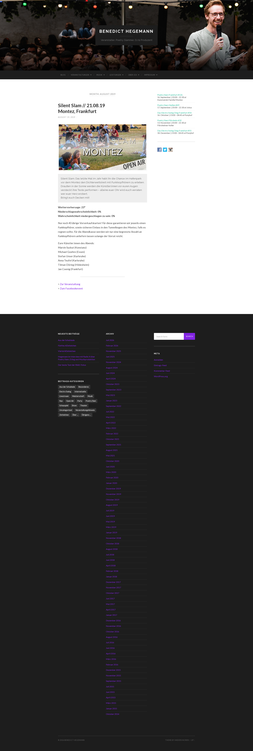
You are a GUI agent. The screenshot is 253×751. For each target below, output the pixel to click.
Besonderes (84, 387)
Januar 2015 (111, 708)
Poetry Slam (91, 401)
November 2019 (113, 494)
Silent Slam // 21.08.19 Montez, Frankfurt (81, 108)
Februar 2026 (112, 345)
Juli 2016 (110, 642)
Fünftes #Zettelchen (67, 345)
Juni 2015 (110, 692)
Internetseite (80, 391)
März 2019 (111, 527)
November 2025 (113, 351)
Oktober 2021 (112, 439)
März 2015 (111, 703)
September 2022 (113, 406)
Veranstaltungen (80, 75)
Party (79, 401)
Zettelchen (64, 415)
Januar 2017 (111, 615)
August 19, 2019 (66, 117)
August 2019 (112, 505)
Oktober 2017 (112, 593)
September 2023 (113, 389)
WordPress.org (161, 376)
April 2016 (111, 653)
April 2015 (111, 697)
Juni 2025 (110, 356)
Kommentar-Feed (162, 371)
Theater (83, 405)
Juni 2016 (110, 648)
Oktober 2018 (112, 543)
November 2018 (113, 538)
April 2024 (111, 378)
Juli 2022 (110, 411)
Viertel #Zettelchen (67, 351)
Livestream (64, 396)
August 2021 (112, 450)
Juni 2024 (110, 373)
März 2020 (111, 472)
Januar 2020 (111, 483)
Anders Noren (182, 740)
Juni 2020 (110, 466)
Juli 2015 (110, 686)
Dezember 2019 (113, 488)
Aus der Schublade (66, 340)
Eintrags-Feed (160, 365)
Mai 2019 (110, 521)
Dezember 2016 (113, 620)
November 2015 (113, 675)
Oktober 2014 (112, 714)
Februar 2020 (112, 477)
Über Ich (132, 75)
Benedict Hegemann (126, 31)
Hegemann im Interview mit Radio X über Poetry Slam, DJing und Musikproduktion (76, 358)
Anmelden (158, 359)
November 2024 (113, 362)
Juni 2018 (110, 560)
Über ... (75, 415)
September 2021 (113, 444)
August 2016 (112, 637)
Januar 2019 (111, 532)
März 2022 (111, 428)
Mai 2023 (110, 395)
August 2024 (112, 367)
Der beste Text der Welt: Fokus (72, 365)
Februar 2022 (112, 433)
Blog (63, 75)
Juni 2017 (110, 598)
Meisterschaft (78, 396)
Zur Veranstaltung (70, 284)
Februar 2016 (112, 664)
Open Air (70, 401)
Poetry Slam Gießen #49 (168, 105)
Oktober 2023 (112, 384)
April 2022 (111, 422)
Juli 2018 (110, 554)
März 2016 (111, 659)
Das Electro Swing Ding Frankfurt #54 (174, 112)
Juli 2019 (110, 510)
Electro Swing (65, 391)
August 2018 (112, 549)
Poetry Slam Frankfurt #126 (170, 95)
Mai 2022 (110, 417)
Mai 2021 (110, 455)
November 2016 (113, 626)
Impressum (149, 75)
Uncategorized (65, 410)
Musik (99, 75)
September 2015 (113, 681)
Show (74, 405)
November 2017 (113, 587)
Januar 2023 (111, 400)
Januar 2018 (111, 576)
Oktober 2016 (112, 631)
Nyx (61, 401)
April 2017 (111, 609)
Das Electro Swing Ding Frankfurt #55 (174, 130)
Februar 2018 (112, 571)
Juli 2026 (110, 340)
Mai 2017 (110, 604)
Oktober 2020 (112, 461)
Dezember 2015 (113, 670)
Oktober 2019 (112, 499)
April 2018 (111, 565)
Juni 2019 (110, 516)
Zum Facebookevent (71, 288)
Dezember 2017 (113, 582)
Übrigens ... (86, 415)
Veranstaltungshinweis (85, 410)
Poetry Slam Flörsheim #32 (169, 120)
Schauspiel (63, 405)
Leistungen (115, 75)
